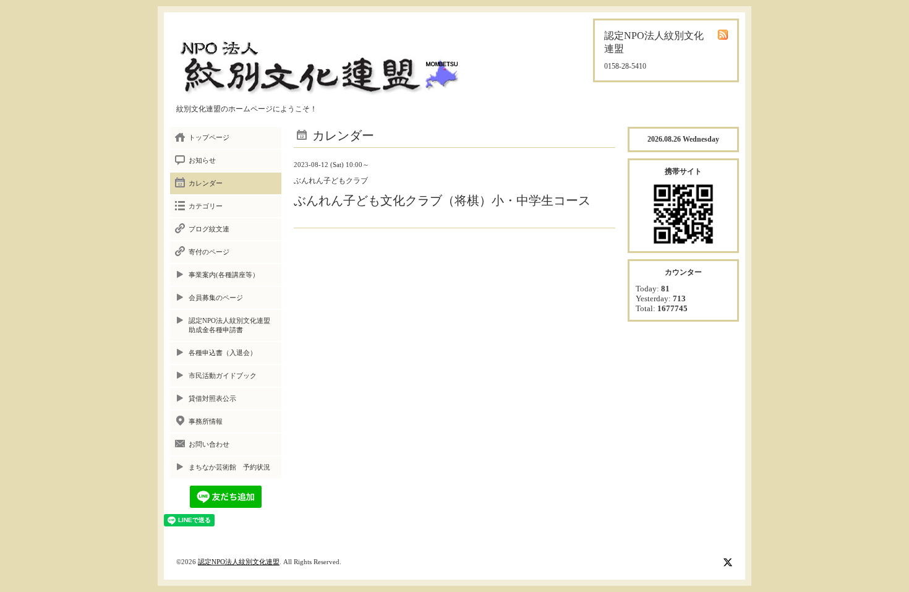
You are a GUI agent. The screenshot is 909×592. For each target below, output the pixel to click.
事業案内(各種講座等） (224, 274)
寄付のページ (209, 251)
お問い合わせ (209, 444)
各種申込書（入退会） (223, 352)
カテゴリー (206, 206)
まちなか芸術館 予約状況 (229, 467)
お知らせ (202, 160)
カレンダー (206, 183)
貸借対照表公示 (212, 398)
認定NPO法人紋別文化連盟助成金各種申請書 (229, 325)
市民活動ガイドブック (223, 375)
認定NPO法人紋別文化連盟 (239, 561)
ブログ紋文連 (209, 229)
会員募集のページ (216, 297)
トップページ (209, 137)
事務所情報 (206, 421)
